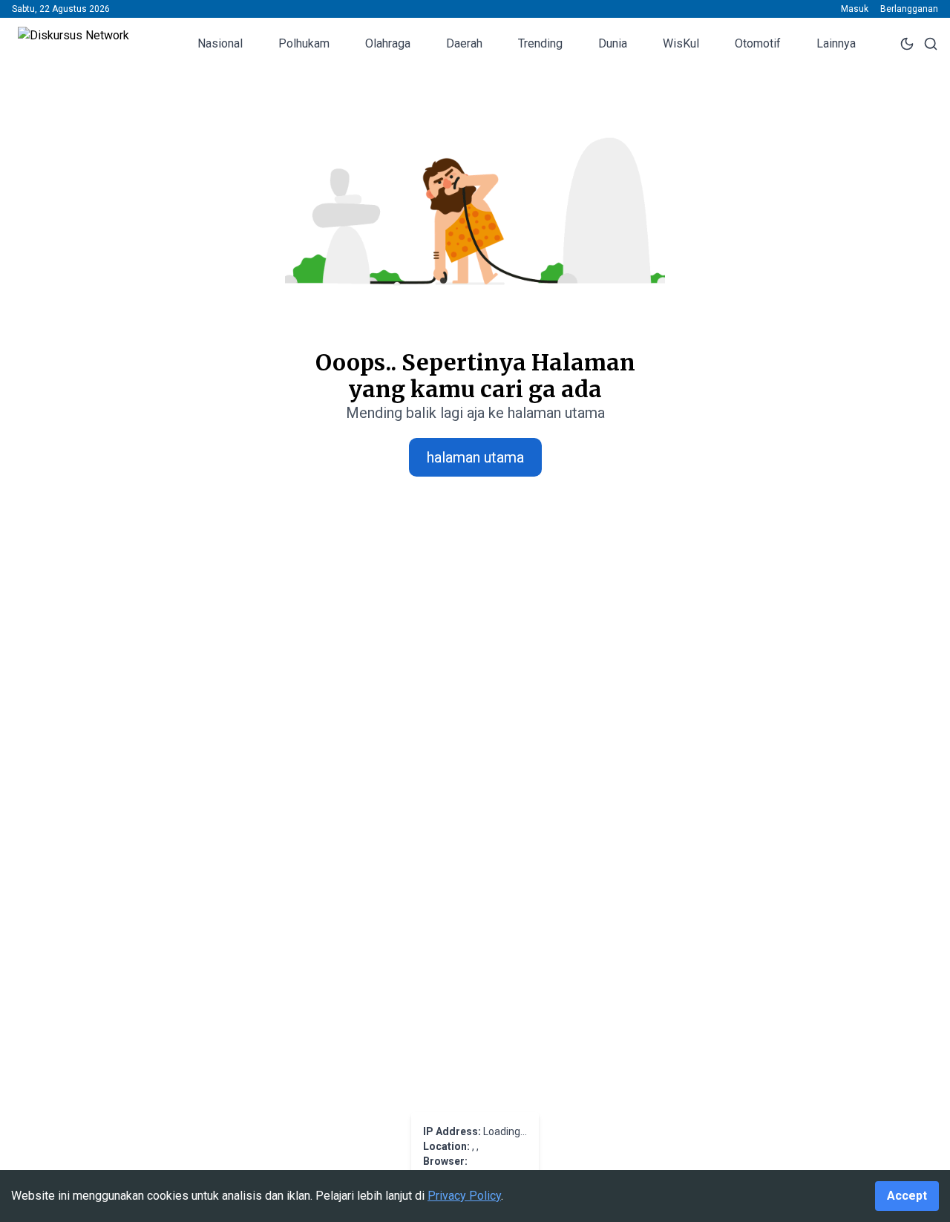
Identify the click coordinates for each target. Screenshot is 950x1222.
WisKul (681, 43)
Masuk (854, 9)
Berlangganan (909, 9)
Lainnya (836, 43)
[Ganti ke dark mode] (907, 43)
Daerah (464, 43)
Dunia (612, 43)
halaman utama (475, 457)
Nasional (220, 43)
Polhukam (304, 43)
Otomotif (758, 43)
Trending (540, 43)
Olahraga (387, 43)
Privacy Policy (464, 1196)
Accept (907, 1196)
